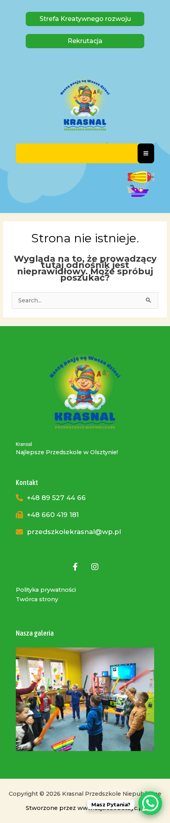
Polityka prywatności (46, 589)
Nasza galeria (35, 633)
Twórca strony (37, 599)
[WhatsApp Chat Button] (150, 803)
